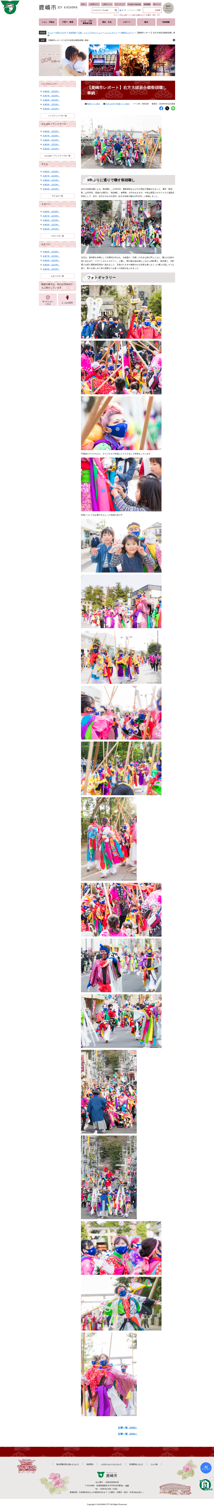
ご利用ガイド (94, 4)
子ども (44, 164)
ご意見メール (107, 4)
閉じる (174, 40)
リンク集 (154, 1464)
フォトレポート (110, 33)
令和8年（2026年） (51, 91)
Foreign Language (134, 4)
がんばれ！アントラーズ (53, 124)
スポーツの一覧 (57, 236)
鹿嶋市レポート (127, 33)
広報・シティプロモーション (90, 33)
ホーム (50, 33)
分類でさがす (60, 33)
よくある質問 (67, 303)
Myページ (156, 4)
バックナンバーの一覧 (57, 116)
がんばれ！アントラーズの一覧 (57, 156)
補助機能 (147, 4)
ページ (132, 10)
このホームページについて (111, 1464)
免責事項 (89, 1464)
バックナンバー (49, 84)
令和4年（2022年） (51, 109)
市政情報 (72, 33)
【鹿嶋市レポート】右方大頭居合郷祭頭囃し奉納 (68, 40)
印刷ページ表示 (93, 104)
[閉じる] (212, 1479)
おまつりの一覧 (57, 276)
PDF (139, 10)
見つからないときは (48, 302)
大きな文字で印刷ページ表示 (118, 104)
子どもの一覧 (57, 196)
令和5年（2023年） (51, 104)
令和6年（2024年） (51, 100)
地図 (127, 1485)
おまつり (45, 244)
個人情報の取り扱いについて (67, 1464)
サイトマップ (120, 4)
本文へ (83, 4)
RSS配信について (136, 1464)
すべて (124, 10)
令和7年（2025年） (51, 96)
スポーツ (45, 204)
